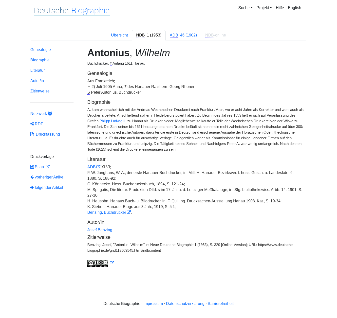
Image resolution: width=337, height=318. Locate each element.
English (294, 8)
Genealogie (40, 50)
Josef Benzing (99, 230)
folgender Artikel (48, 187)
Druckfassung (47, 134)
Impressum (153, 303)
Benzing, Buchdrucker (106, 212)
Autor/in (37, 81)
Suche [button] (244, 8)
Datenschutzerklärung (185, 303)
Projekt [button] (263, 8)
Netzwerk (39, 113)
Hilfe (280, 8)
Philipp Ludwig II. (112, 121)
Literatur (37, 70)
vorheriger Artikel (49, 177)
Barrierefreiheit (221, 303)
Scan (39, 167)
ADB (91, 167)
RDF (38, 124)
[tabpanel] (168, 158)
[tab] (149, 35)
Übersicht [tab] (119, 35)
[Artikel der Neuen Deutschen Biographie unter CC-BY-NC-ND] (100, 263)
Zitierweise (40, 91)
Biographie (40, 60)
